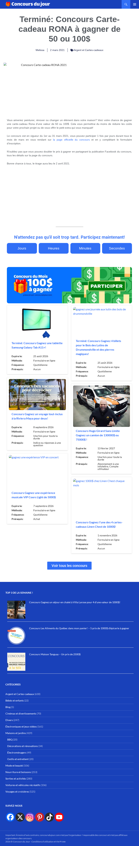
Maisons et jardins (15, 733)
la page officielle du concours (71, 139)
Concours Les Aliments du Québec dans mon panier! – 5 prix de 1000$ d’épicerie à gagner (79, 628)
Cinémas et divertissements (20, 713)
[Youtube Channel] (59, 817)
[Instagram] (29, 817)
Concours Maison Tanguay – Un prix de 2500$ (55, 654)
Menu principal (134, 4)
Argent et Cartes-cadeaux (88, 50)
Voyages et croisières (17, 791)
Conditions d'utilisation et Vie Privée (48, 841)
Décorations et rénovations (22, 746)
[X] (20, 817)
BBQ (9, 739)
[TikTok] (49, 817)
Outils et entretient (18, 759)
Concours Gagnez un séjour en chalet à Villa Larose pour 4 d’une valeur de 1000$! (74, 602)
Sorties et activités (15, 778)
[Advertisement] (110, 85)
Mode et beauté (14, 765)
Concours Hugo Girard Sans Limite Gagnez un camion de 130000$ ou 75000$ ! (98, 435)
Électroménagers (16, 752)
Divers (9, 720)
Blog (7, 707)
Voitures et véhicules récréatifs (22, 785)
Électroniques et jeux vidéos (21, 726)
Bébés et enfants (14, 700)
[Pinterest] (39, 817)
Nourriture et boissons (18, 772)
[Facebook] (10, 817)
